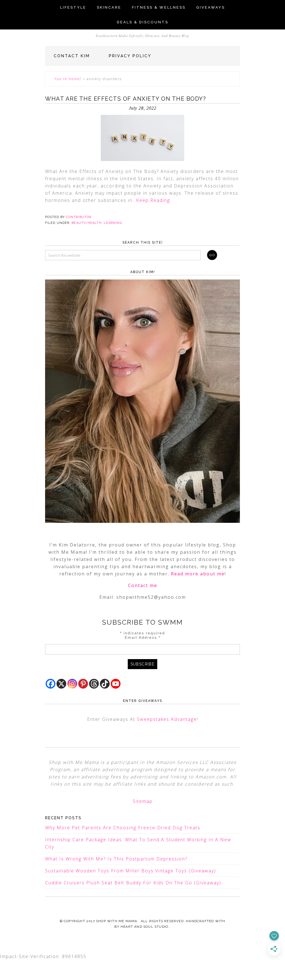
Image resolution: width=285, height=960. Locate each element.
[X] (61, 684)
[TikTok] (105, 684)
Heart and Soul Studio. (145, 927)
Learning (113, 223)
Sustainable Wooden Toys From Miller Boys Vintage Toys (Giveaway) (130, 871)
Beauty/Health (86, 223)
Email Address (143, 637)
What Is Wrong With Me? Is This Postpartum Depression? (116, 859)
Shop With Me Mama (116, 921)
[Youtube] (116, 684)
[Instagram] (72, 684)
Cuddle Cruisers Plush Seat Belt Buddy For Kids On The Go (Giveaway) (133, 883)
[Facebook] (50, 684)
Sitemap (143, 801)
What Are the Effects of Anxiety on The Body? (125, 98)
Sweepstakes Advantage (167, 719)
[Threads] (94, 684)
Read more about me (198, 574)
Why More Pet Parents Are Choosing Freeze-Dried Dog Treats (122, 828)
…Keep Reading (151, 200)
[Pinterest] (83, 684)
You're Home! (68, 78)
